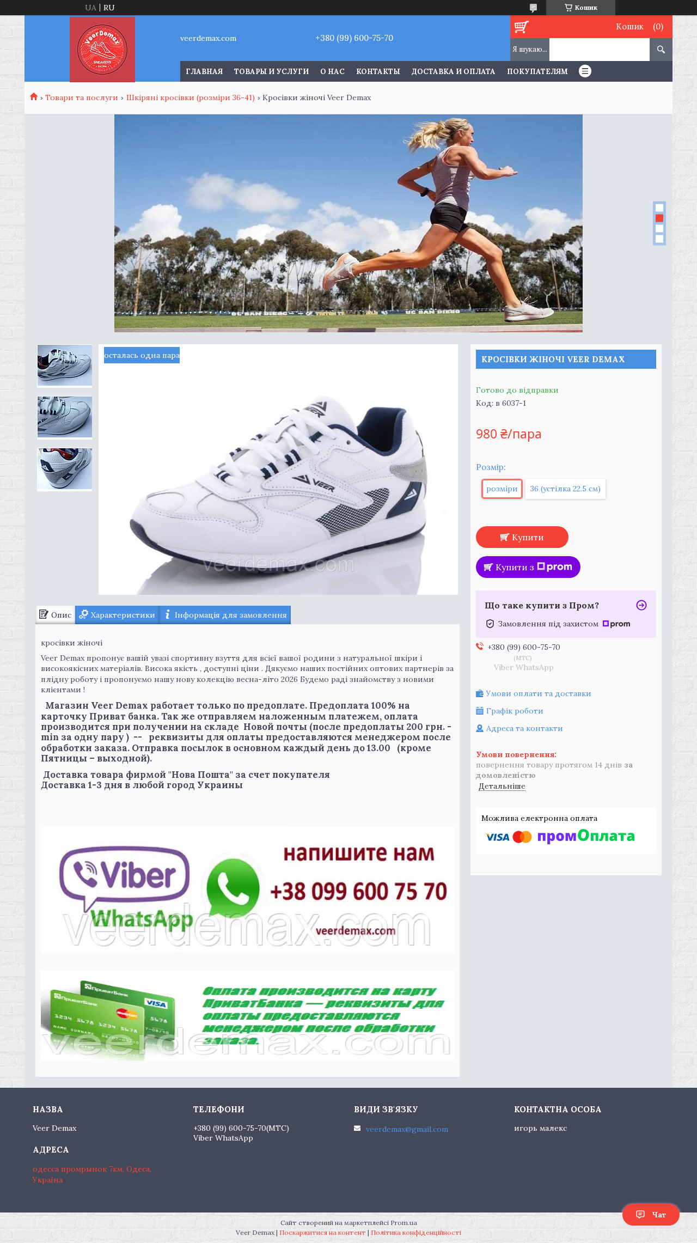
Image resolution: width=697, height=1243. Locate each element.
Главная (204, 71)
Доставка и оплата (454, 71)
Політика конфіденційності (416, 1232)
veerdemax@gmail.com (407, 1129)
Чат (659, 1215)
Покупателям (537, 71)
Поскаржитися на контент (322, 1232)
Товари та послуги (81, 97)
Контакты (378, 71)
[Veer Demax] (102, 48)
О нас (332, 71)
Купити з (515, 567)
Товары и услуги (271, 71)
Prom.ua (403, 1222)
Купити (528, 537)
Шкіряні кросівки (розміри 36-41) (190, 97)
